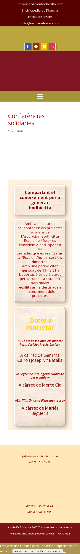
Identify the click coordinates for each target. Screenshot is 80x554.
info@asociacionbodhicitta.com (40, 456)
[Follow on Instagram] (52, 46)
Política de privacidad (49, 551)
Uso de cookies (46, 533)
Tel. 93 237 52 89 (40, 462)
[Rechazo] (64, 552)
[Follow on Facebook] (27, 46)
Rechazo (29, 551)
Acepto (18, 551)
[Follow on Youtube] (36, 46)
